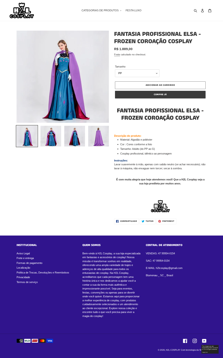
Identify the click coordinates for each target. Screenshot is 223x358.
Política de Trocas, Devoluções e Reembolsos (43, 272)
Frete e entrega (25, 258)
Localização (23, 267)
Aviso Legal (23, 253)
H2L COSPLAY (173, 350)
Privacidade (23, 277)
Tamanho (120, 66)
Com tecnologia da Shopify (193, 350)
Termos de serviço (27, 282)
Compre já (160, 94)
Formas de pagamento (29, 262)
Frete (117, 54)
